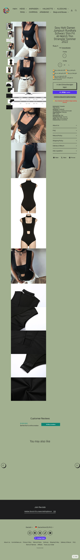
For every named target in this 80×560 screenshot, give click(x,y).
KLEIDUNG (62, 9)
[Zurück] (3, 465)
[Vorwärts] (77, 465)
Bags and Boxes (60, 12)
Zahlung (45, 542)
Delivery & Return (58, 146)
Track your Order (49, 545)
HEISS (22, 9)
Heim (15, 9)
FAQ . (74, 542)
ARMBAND (44, 12)
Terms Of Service (31, 545)
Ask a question (58, 151)
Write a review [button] (50, 424)
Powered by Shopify (40, 547)
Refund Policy (57, 136)
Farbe (65, 52)
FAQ (54, 131)
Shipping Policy (58, 141)
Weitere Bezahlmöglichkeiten (65, 97)
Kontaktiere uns (16, 542)
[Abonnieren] (54, 511)
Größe (65, 61)
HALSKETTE (48, 9)
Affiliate (40, 545)
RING (22, 12)
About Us (56, 125)
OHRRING (33, 12)
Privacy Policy (27, 542)
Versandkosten (66, 48)
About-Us (7, 542)
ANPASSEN (34, 9)
